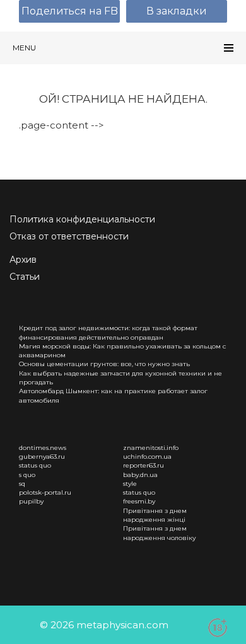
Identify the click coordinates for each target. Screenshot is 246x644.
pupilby (31, 501)
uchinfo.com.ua (147, 456)
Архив (23, 259)
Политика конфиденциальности (82, 219)
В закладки (176, 11)
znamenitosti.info (151, 448)
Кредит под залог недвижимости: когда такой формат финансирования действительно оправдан (108, 332)
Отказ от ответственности (69, 236)
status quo (35, 465)
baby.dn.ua (140, 475)
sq (22, 484)
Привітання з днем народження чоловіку (159, 532)
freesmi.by (139, 501)
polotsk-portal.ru (45, 492)
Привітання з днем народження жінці (155, 515)
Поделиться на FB (69, 11)
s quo (27, 475)
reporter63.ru (143, 465)
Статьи (24, 276)
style (130, 484)
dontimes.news (42, 448)
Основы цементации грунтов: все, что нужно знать (104, 364)
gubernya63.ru (42, 456)
